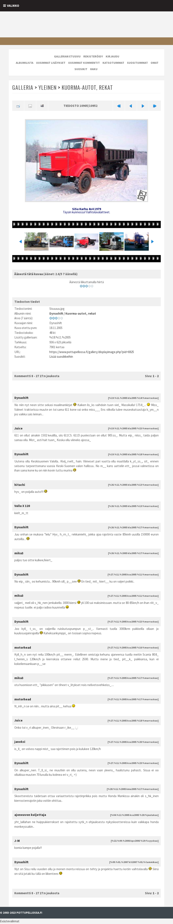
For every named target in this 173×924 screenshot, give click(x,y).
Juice (18, 428)
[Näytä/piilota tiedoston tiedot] (30, 106)
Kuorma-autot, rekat (87, 87)
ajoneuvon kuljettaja (30, 815)
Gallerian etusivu (67, 56)
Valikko (13, 6)
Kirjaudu (112, 56)
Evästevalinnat (9, 921)
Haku (93, 69)
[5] (92, 286)
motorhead (22, 647)
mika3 (18, 553)
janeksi (19, 742)
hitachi (19, 485)
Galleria (22, 87)
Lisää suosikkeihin (61, 357)
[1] (81, 286)
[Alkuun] (119, 106)
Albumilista (24, 63)
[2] (83, 286)
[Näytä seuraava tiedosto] (143, 106)
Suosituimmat (137, 63)
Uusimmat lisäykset (50, 63)
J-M (17, 841)
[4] (89, 286)
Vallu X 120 (22, 506)
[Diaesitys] (42, 106)
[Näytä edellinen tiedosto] (131, 106)
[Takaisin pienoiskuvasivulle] (18, 106)
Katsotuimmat (113, 63)
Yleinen (47, 87)
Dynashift (56, 313)
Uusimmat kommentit (84, 63)
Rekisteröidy (93, 56)
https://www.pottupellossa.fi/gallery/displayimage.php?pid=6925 (91, 352)
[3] (86, 286)
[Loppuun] (155, 106)
